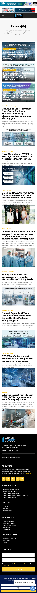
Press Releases (7, 190)
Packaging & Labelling (9, 49)
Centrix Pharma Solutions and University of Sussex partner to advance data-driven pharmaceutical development (18, 235)
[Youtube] (22, 479)
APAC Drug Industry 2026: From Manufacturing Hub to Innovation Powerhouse (17, 358)
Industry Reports (7, 353)
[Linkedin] (13, 479)
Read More (29, 473)
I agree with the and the (17, 564)
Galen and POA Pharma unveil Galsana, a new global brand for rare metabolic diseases (18, 195)
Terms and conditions (20, 564)
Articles (4, 392)
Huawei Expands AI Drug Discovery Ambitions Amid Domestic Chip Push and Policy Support (16, 317)
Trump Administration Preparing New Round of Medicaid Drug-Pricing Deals (17, 277)
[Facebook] (4, 479)
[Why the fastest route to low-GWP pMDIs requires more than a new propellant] (18, 418)
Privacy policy (6, 565)
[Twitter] (18, 479)
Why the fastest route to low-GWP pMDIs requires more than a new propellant (18, 397)
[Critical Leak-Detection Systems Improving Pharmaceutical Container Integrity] (18, 92)
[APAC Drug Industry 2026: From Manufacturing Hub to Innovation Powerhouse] (18, 377)
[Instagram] (8, 479)
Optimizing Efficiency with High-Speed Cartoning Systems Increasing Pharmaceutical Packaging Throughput (16, 113)
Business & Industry (8, 151)
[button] (3, 15)
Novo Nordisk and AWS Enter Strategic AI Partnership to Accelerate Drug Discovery (18, 156)
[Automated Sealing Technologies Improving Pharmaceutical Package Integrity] (18, 51)
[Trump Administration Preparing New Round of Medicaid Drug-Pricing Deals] (18, 296)
